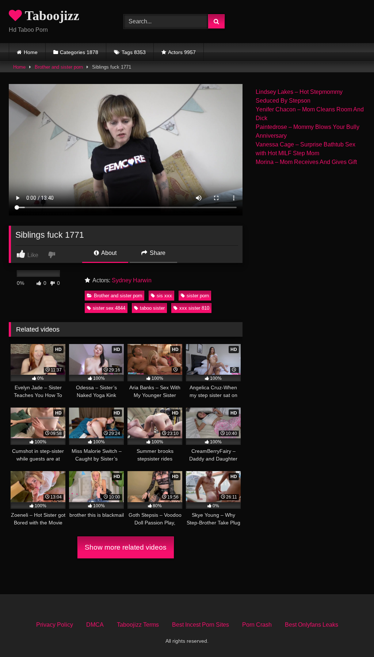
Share (156, 253)
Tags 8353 (134, 52)
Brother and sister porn (59, 67)
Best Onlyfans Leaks (311, 625)
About (108, 253)
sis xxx (164, 295)
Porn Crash (257, 625)
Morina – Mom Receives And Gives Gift (306, 162)
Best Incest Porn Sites (200, 625)
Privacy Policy (54, 625)
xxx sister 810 (194, 308)
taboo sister (152, 308)
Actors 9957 (182, 52)
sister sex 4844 (109, 308)
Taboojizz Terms (138, 625)
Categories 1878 (79, 52)
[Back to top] (351, 635)
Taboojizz (50, 15)
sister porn (198, 295)
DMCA (95, 625)
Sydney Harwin (132, 280)
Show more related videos (126, 547)
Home (31, 52)
